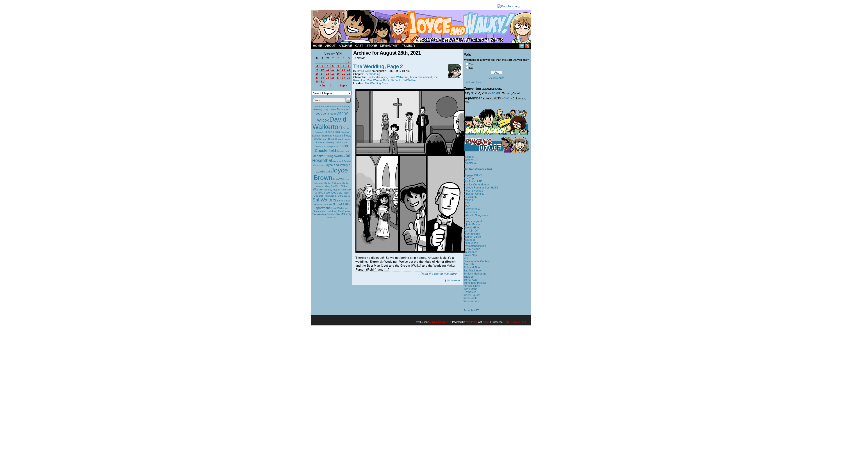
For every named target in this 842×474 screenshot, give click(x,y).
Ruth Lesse (330, 195)
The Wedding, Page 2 (378, 66)
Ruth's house (343, 196)
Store (371, 45)
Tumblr (408, 45)
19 (332, 73)
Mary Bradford (332, 186)
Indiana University (325, 142)
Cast (359, 45)
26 (332, 77)
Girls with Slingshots (476, 215)
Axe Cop (469, 178)
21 (343, 73)
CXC (506, 98)
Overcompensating (475, 246)
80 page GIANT (473, 175)
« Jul (322, 85)
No (471, 68)
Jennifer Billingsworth (328, 156)
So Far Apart (471, 279)
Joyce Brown (331, 174)
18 (327, 73)
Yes (471, 64)
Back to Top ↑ (519, 322)
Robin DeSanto (392, 80)
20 (338, 73)
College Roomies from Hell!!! (481, 187)
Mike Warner (374, 80)
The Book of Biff (473, 181)
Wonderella (470, 298)
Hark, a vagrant (473, 221)
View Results (496, 78)
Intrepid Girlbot (472, 227)
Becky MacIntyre (377, 77)
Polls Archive (473, 82)
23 (317, 77)
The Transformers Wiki (478, 169)
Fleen (467, 206)
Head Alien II (328, 139)
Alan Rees (319, 106)
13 (338, 69)
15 (348, 69)
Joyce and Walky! (421, 27)
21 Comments (453, 280)
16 (317, 73)
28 (343, 77)
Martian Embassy (332, 183)
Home (317, 45)
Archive (345, 45)
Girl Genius (470, 212)
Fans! (467, 203)
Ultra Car (331, 217)
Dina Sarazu (332, 132)
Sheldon (469, 276)
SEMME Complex (323, 204)
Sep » (343, 85)
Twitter (521, 45)
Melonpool (470, 239)
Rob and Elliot (472, 267)
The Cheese (344, 211)
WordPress (472, 322)
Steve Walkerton (339, 208)
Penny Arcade (472, 249)
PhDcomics (470, 252)
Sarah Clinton (344, 200)
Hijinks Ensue (472, 224)
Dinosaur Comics (474, 193)
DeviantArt (389, 45)
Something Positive (475, 282)
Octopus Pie (471, 242)
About (330, 45)
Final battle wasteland (332, 135)
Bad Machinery (473, 270)
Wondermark (471, 301)
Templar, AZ (470, 163)
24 (322, 77)
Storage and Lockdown (325, 211)
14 (343, 69)
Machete (318, 183)
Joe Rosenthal (331, 158)
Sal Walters (324, 199)
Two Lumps (470, 289)
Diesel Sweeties (473, 190)
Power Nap (470, 255)
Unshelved (470, 292)
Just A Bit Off (471, 230)
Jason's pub (343, 151)
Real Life (469, 264)
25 (327, 77)
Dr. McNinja (470, 196)
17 (322, 73)
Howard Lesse (342, 139)
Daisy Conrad (329, 109)
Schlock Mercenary (475, 273)
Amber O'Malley (333, 106)
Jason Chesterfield (331, 148)
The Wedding (372, 74)
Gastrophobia (472, 209)
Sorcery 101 (471, 160)
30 (317, 81)
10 (322, 69)
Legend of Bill (472, 233)
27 (338, 77)
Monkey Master (332, 189)
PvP (466, 258)
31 (322, 81)
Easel (486, 322)
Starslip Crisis (472, 285)
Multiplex (469, 156)
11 (327, 69)
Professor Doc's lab (330, 192)
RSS (527, 45)
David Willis (364, 71)
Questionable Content (477, 261)
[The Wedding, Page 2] (410, 251)
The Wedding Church (323, 214)
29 (348, 77)
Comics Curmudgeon (476, 184)
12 (332, 69)
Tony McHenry (342, 214)
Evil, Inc (468, 199)
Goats (467, 218)
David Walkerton (329, 123)
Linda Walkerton (341, 179)
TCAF (495, 93)
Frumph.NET (471, 310)
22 (348, 73)
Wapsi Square (472, 295)
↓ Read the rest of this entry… (439, 273)
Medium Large (472, 236)
